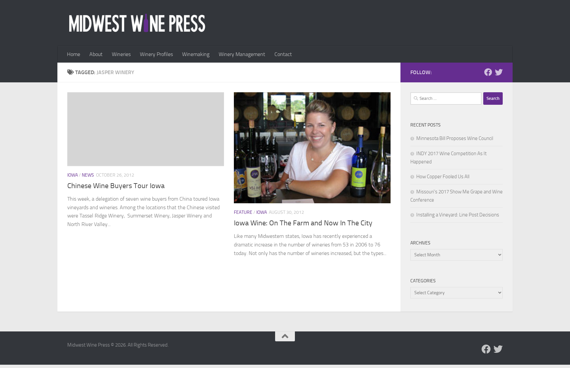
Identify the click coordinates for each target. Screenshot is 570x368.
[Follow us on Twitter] (499, 72)
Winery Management (242, 54)
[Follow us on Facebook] (488, 72)
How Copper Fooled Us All (442, 177)
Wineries (121, 54)
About (96, 54)
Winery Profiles (156, 54)
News (88, 175)
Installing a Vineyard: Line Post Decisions (457, 215)
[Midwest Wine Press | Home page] (137, 23)
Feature (243, 212)
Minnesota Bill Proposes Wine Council (454, 138)
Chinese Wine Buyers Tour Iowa (116, 186)
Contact (283, 54)
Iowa (72, 175)
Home (73, 54)
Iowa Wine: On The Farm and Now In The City (303, 223)
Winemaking (195, 54)
